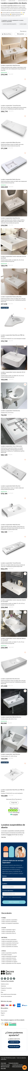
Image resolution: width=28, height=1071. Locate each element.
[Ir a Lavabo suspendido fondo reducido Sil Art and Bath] (14, 357)
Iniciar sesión (4, 1011)
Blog (2, 992)
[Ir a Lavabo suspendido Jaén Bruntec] (14, 739)
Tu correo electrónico (7, 890)
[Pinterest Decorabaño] (11, 979)
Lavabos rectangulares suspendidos (10, 923)
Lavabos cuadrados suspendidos (9, 919)
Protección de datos (13, 1063)
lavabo (9, 834)
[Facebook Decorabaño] (2, 979)
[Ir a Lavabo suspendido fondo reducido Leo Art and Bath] (14, 241)
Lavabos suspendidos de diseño (9, 956)
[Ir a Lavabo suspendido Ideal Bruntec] (14, 50)
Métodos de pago (5, 1066)
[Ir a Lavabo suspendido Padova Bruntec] (14, 281)
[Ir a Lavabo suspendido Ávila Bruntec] (14, 395)
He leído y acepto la (12, 897)
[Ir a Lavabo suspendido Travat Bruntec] (14, 90)
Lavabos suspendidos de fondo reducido (11, 963)
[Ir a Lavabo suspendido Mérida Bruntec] (14, 702)
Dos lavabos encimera (6, 954)
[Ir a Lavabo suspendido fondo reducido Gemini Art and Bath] (14, 585)
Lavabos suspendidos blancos (8, 933)
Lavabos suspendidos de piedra (9, 944)
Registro (3, 1013)
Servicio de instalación (6, 996)
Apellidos (4, 883)
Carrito (2, 1015)
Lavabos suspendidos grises (8, 931)
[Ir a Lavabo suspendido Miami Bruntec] (14, 127)
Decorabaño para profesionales (8, 994)
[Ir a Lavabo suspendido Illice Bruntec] (14, 663)
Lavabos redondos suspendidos (9, 921)
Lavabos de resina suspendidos (8, 939)
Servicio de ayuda (14, 1046)
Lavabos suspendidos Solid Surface (9, 943)
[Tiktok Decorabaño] (14, 979)
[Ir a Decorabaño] (14, 972)
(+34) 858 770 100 (14, 1042)
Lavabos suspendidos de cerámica (9, 946)
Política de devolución (17, 1066)
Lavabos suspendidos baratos (8, 958)
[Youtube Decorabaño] (8, 979)
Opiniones (3, 986)
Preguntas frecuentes (6, 988)
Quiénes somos (5, 984)
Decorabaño (3, 0)
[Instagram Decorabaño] (5, 979)
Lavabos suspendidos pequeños (9, 24)
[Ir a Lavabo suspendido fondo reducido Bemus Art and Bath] (14, 623)
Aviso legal (3, 1063)
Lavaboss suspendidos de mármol (9, 941)
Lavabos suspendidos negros (8, 929)
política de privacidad (16, 897)
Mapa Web (3, 1068)
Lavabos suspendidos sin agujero (9, 961)
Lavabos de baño (11, 0)
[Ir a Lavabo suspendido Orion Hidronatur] (14, 431)
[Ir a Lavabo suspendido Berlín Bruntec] (14, 164)
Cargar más (14, 802)
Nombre (4, 876)
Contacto (3, 990)
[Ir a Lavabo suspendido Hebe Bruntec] (14, 509)
